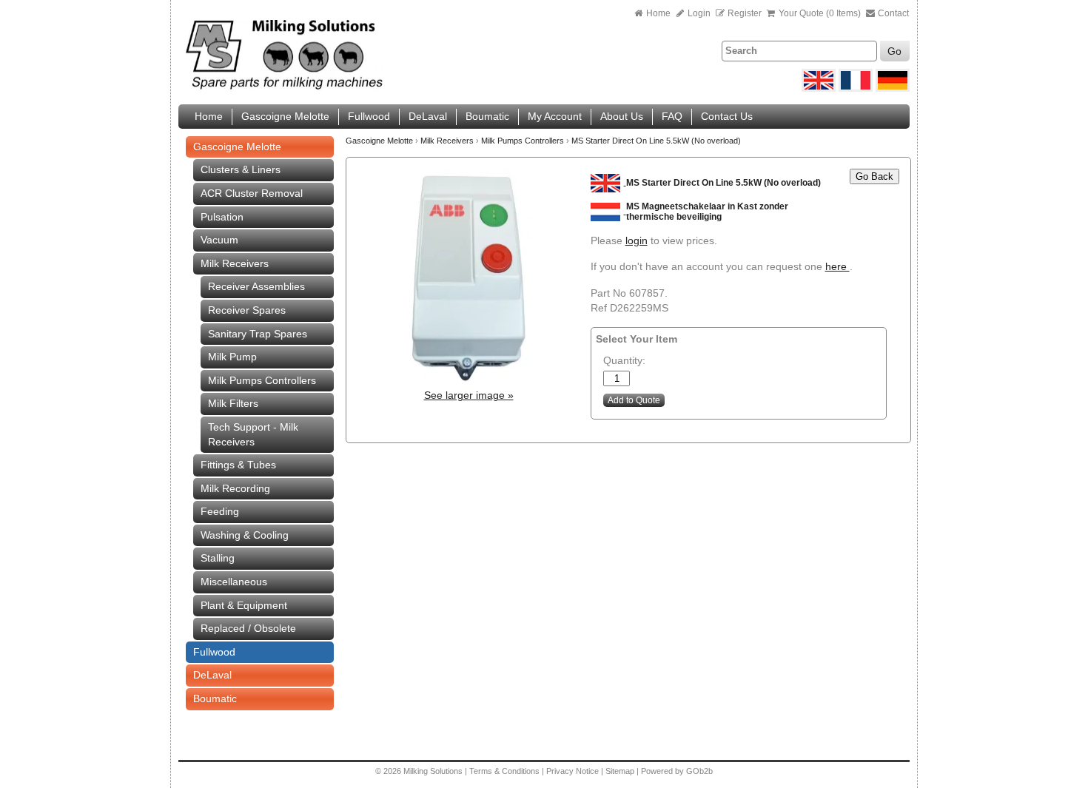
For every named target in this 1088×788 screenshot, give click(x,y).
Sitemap (621, 771)
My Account (555, 116)
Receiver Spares (247, 310)
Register (744, 13)
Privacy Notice (572, 771)
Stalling (218, 558)
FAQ (672, 116)
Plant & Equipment (244, 605)
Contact (892, 13)
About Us (621, 116)
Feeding (220, 511)
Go (894, 51)
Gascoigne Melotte (285, 116)
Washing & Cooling (245, 535)
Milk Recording (235, 488)
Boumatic (487, 116)
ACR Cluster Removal (252, 193)
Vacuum (219, 240)
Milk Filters (233, 403)
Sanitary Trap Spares (257, 334)
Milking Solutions (434, 771)
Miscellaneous (234, 581)
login (636, 240)
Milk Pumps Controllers (262, 380)
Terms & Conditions (504, 771)
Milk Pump (232, 357)
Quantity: (624, 360)
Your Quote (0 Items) (819, 13)
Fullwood (369, 116)
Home (658, 13)
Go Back (874, 176)
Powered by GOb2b (677, 771)
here (837, 266)
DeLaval (428, 116)
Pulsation (222, 217)
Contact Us (727, 116)
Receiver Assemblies (256, 286)
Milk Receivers (235, 263)
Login (698, 13)
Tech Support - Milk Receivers (253, 434)
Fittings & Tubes (238, 465)
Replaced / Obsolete (248, 628)
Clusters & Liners (241, 169)
